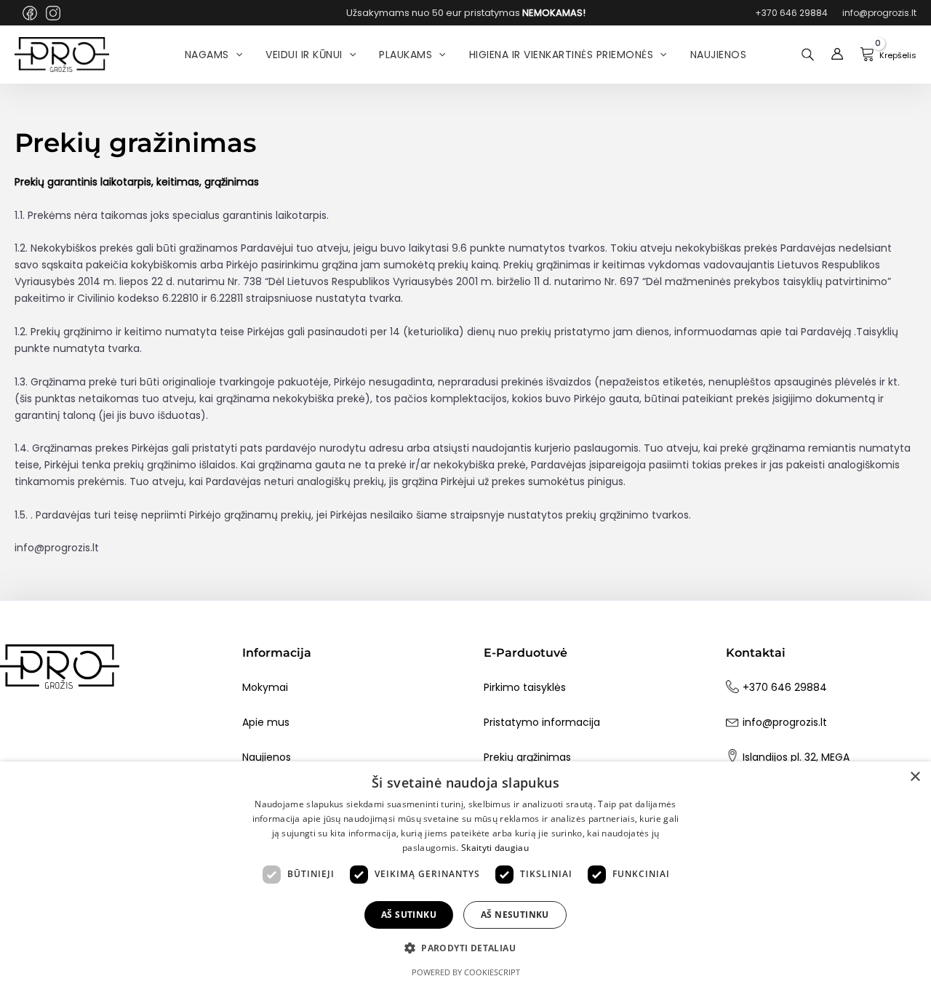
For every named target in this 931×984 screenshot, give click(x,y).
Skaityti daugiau (495, 847)
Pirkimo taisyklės (525, 687)
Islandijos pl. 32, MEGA (796, 757)
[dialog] (465, 872)
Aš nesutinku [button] (515, 914)
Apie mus (265, 722)
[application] (235, 55)
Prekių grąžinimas (527, 757)
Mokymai (265, 687)
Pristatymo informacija (542, 722)
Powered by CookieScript (466, 972)
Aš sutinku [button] (408, 914)
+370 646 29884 (785, 687)
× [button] (914, 777)
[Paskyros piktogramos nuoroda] (837, 54)
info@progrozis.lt (785, 722)
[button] (465, 948)
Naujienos (266, 757)
